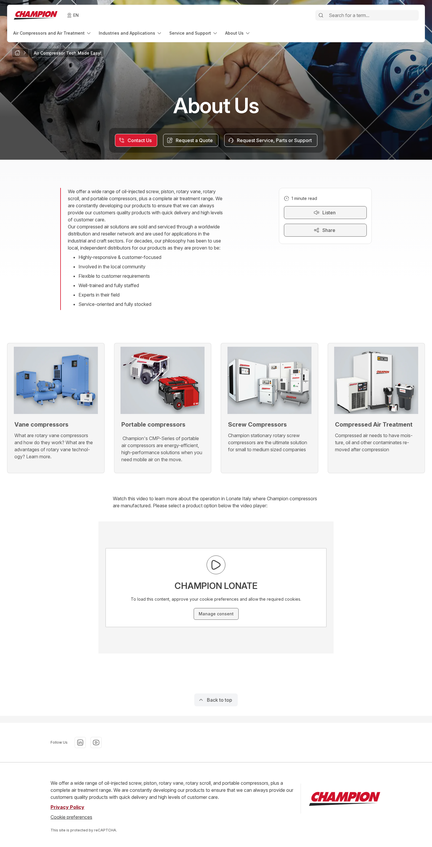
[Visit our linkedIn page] (80, 742)
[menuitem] (52, 33)
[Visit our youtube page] (96, 742)
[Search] (321, 15)
